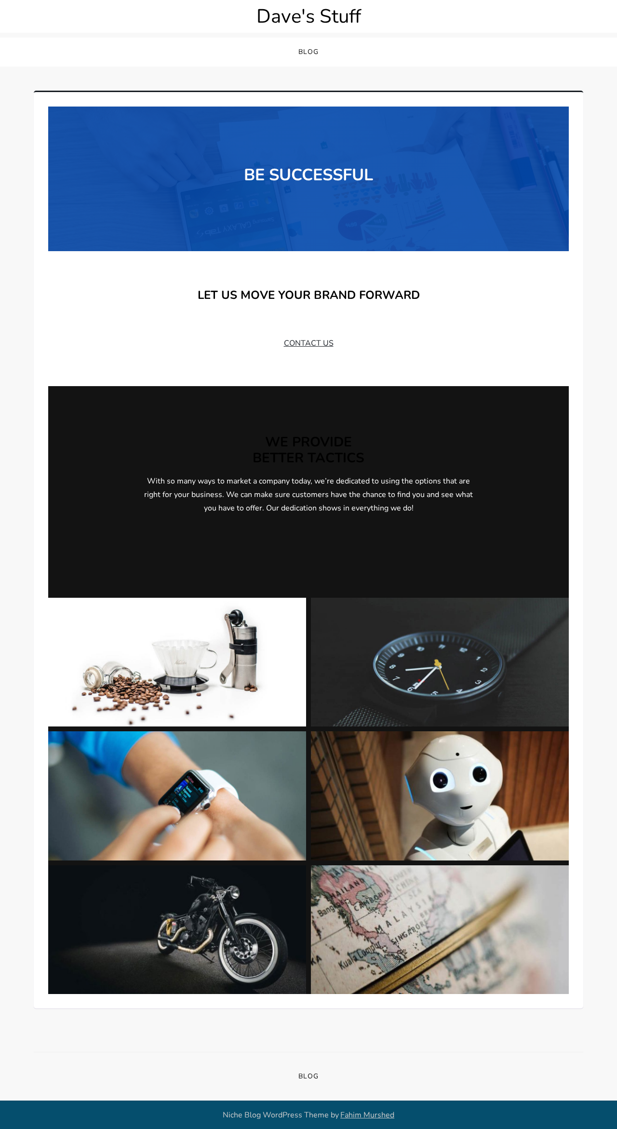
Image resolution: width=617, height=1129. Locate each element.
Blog (308, 51)
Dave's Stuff (308, 16)
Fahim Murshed (367, 1115)
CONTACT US (309, 343)
